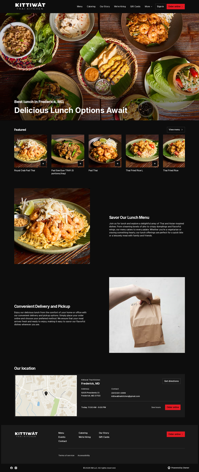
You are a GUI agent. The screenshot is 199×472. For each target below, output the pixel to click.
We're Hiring (120, 6)
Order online (173, 407)
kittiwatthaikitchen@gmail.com (125, 396)
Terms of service (66, 455)
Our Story (105, 6)
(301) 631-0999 (118, 393)
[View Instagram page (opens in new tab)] (16, 468)
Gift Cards (135, 6)
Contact (62, 441)
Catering (91, 6)
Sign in (160, 6)
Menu (79, 6)
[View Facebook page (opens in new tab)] (11, 468)
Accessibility (84, 455)
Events (61, 437)
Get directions (171, 381)
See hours (156, 407)
